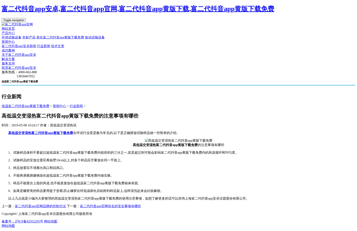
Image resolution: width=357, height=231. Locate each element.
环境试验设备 (11, 37)
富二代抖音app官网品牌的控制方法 (40, 206)
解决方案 (8, 59)
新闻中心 (8, 41)
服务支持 (8, 63)
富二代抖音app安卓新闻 (19, 46)
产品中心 (8, 33)
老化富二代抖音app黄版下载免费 (60, 37)
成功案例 (8, 50)
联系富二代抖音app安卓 (19, 67)
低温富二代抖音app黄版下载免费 (25, 106)
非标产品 (29, 37)
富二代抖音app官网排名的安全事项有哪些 (110, 206)
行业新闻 (43, 46)
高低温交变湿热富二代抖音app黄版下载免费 (40, 133)
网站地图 (50, 221)
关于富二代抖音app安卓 (19, 54)
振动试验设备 (95, 37)
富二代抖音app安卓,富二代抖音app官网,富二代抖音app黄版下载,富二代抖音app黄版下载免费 (138, 8)
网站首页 (8, 28)
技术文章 (57, 46)
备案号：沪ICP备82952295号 (22, 221)
